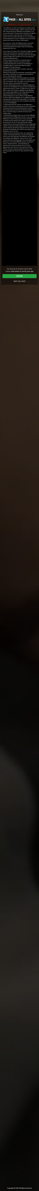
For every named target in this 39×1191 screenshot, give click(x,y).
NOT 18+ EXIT (20, 281)
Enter (19, 276)
